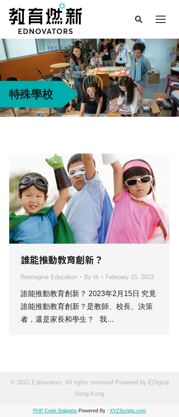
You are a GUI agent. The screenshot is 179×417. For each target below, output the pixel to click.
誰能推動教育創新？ (62, 259)
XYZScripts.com (128, 410)
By (91, 277)
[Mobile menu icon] (160, 19)
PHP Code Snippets (55, 410)
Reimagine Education (49, 277)
